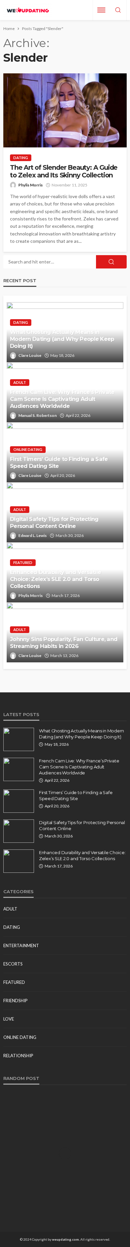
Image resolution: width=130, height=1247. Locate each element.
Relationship (18, 1055)
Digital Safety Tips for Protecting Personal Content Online (54, 522)
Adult (19, 382)
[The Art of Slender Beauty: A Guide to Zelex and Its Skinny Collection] (65, 110)
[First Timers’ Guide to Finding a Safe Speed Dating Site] (18, 801)
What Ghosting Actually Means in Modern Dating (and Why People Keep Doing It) (62, 339)
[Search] (118, 10)
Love (8, 1019)
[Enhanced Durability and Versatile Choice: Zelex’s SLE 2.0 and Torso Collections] (18, 861)
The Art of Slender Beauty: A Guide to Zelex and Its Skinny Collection (63, 171)
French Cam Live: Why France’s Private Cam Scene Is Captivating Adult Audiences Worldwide (62, 399)
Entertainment (21, 945)
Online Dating (27, 449)
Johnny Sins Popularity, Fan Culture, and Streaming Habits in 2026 (63, 642)
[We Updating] (27, 10)
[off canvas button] (101, 10)
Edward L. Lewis (32, 535)
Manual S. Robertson (37, 415)
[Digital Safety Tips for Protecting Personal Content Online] (18, 831)
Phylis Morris (30, 184)
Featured (22, 562)
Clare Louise (29, 355)
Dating (20, 157)
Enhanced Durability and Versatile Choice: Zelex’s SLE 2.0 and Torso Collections (55, 579)
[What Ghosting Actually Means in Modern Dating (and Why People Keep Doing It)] (18, 739)
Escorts (13, 964)
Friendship (15, 1000)
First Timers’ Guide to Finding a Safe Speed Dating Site (59, 462)
